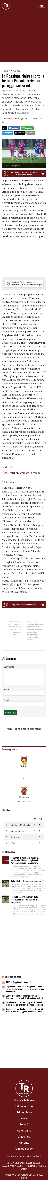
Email (32, 133)
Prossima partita (9, 749)
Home (5, 71)
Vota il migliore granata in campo (21, 472)
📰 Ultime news (8, 851)
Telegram (8, 133)
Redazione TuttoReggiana (14, 118)
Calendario (24, 1130)
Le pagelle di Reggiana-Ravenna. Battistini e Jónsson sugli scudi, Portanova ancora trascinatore (24, 860)
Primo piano (24, 1112)
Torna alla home (24, 1100)
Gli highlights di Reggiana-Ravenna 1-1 (27, 881)
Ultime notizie (24, 1106)
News (24, 1118)
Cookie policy (24, 1148)
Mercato (24, 1142)
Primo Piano (16, 71)
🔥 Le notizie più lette (11, 976)
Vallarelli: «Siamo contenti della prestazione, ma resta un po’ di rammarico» (24, 899)
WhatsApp (28, 128)
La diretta (7, 467)
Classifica (6, 810)
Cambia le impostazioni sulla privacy (24, 1156)
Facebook (15, 128)
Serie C (24, 1124)
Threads (21, 133)
